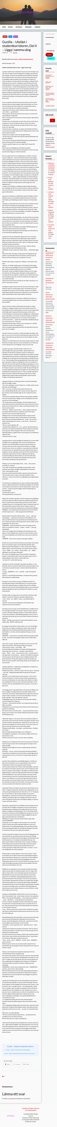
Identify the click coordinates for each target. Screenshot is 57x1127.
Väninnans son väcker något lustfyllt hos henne (50, 297)
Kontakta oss (25, 1108)
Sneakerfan (48, 253)
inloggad (12, 1098)
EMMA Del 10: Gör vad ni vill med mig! (49, 257)
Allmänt (51, 174)
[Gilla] (3, 1076)
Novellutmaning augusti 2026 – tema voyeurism (50, 76)
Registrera (51, 58)
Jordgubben (49, 278)
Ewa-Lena (15, 52)
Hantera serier (48, 81)
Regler (31, 1108)
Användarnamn (50, 37)
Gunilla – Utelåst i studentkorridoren (23, 59)
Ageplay (5, 36)
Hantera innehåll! (50, 147)
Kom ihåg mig (50, 50)
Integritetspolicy (32, 1110)
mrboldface (49, 343)
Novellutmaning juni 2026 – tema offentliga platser (50, 100)
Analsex (15, 36)
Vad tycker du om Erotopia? (51, 193)
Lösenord (48, 44)
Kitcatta (48, 316)
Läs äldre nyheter (50, 105)
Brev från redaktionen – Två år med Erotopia (50, 93)
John (47, 292)
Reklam (50, 177)
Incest (10, 36)
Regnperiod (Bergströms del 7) (50, 282)
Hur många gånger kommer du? (51, 226)
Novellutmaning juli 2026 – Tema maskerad (49, 87)
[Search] (52, 120)
